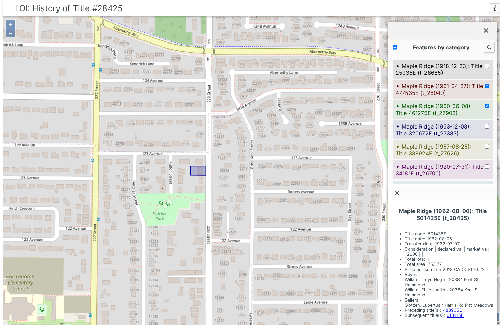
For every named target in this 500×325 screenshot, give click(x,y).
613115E (455, 315)
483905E (452, 310)
